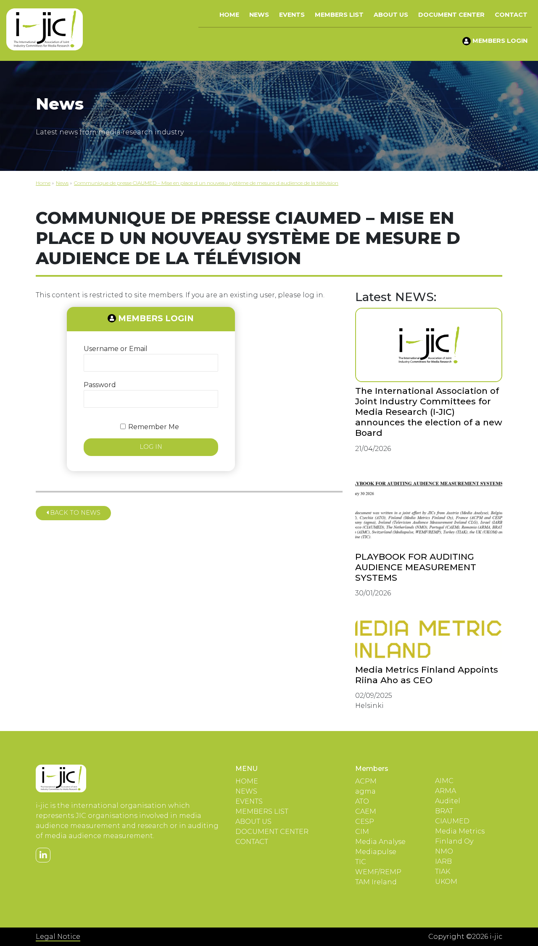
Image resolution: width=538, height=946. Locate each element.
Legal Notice (58, 937)
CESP (364, 821)
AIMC (444, 781)
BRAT (444, 811)
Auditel (447, 801)
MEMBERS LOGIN (499, 41)
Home (229, 14)
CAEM (365, 811)
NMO (444, 851)
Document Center (451, 14)
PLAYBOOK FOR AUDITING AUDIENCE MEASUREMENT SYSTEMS (415, 567)
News (259, 14)
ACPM (366, 781)
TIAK (442, 871)
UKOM (446, 882)
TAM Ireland (376, 882)
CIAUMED (452, 821)
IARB (443, 861)
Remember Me (153, 427)
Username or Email (116, 349)
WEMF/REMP (378, 872)
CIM (362, 832)
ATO (362, 801)
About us (391, 14)
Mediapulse (375, 852)
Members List (339, 14)
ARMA (445, 791)
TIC (360, 862)
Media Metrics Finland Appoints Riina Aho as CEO (426, 674)
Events (292, 14)
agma (365, 791)
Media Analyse (380, 842)
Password (100, 385)
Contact (511, 14)
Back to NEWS (74, 512)
